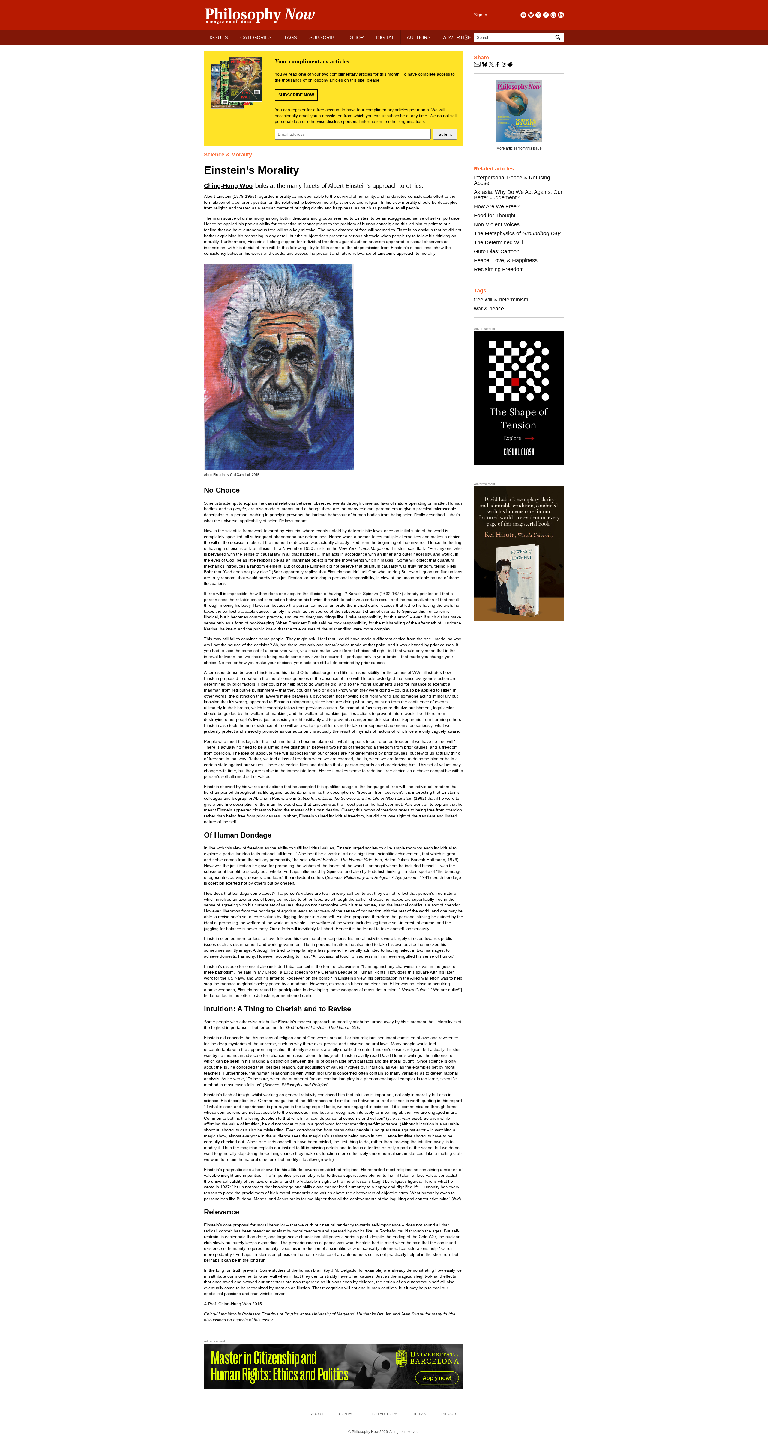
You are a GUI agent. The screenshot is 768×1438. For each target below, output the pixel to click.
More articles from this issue (519, 148)
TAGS (290, 37)
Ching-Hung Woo (228, 185)
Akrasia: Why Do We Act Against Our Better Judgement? (518, 194)
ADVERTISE (457, 37)
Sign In (480, 14)
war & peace (489, 309)
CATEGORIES (256, 37)
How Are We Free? (497, 206)
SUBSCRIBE (323, 37)
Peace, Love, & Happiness (506, 260)
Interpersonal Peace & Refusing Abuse (512, 180)
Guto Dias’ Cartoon (497, 251)
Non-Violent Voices (497, 224)
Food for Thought (494, 215)
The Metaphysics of (517, 233)
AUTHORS (419, 37)
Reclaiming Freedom (499, 269)
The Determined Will (498, 242)
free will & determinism (501, 300)
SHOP (357, 37)
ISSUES (219, 37)
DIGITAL (385, 37)
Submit (445, 134)
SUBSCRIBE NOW (296, 95)
